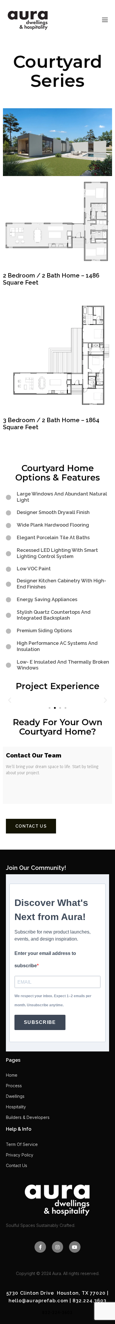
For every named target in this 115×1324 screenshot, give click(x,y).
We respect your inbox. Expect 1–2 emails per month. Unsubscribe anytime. (52, 1000)
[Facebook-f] (40, 1246)
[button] (9, 700)
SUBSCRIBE (40, 1022)
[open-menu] (105, 20)
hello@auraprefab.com (38, 1300)
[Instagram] (57, 1246)
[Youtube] (74, 1246)
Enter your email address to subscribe (45, 959)
